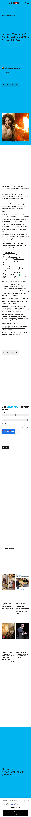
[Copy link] (17, 85)
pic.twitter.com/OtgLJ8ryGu (13, 273)
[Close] (28, 800)
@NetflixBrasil (10, 253)
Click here (4, 320)
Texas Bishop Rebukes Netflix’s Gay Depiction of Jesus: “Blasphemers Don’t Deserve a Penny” (15, 328)
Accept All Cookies (15, 814)
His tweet (4, 285)
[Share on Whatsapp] (8, 85)
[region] (15, 807)
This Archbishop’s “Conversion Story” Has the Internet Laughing (22, 655)
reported (18, 203)
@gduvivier (13, 257)
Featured (9, 15)
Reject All (15, 811)
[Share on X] (12, 85)
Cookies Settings (15, 807)
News (13, 15)
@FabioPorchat (18, 259)
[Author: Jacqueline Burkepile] (3, 68)
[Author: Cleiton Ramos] (4, 588)
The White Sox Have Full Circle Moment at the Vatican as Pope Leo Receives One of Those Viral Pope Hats (22, 608)
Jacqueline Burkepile (9, 67)
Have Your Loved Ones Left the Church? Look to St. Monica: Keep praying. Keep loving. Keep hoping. (8, 657)
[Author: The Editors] (4, 637)
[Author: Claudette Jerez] (18, 588)
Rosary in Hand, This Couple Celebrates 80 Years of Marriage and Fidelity (7, 607)
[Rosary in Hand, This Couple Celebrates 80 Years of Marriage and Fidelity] (8, 582)
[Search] (26, 3)
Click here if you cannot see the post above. (14, 281)
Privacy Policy (12, 428)
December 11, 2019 (21, 277)
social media (5, 221)
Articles (4, 15)
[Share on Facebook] (4, 85)
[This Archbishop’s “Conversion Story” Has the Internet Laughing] (22, 631)
